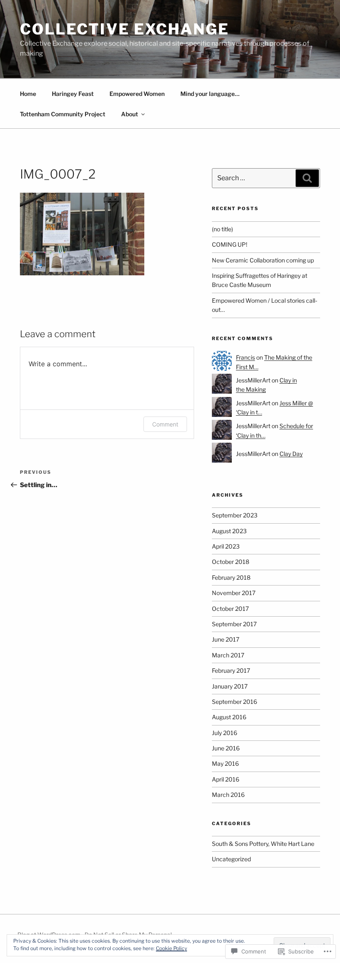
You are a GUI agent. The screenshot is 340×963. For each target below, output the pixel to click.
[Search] (307, 178)
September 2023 (234, 515)
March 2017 (228, 655)
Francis (245, 357)
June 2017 (225, 639)
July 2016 (224, 732)
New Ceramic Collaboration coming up (263, 260)
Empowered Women (137, 93)
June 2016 (226, 748)
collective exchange (124, 29)
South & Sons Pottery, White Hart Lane (263, 843)
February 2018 (231, 577)
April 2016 (225, 779)
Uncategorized (231, 859)
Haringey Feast (73, 93)
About (129, 114)
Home (28, 93)
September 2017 (234, 623)
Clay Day (291, 453)
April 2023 (226, 546)
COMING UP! (229, 244)
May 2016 (225, 763)
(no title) (222, 229)
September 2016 (234, 701)
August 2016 (229, 716)
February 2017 (231, 670)
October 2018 (230, 561)
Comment (165, 424)
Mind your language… (210, 93)
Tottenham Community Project (62, 114)
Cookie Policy (171, 948)
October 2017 (230, 608)
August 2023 (229, 530)
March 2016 (228, 794)
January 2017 (230, 686)
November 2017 (233, 592)
